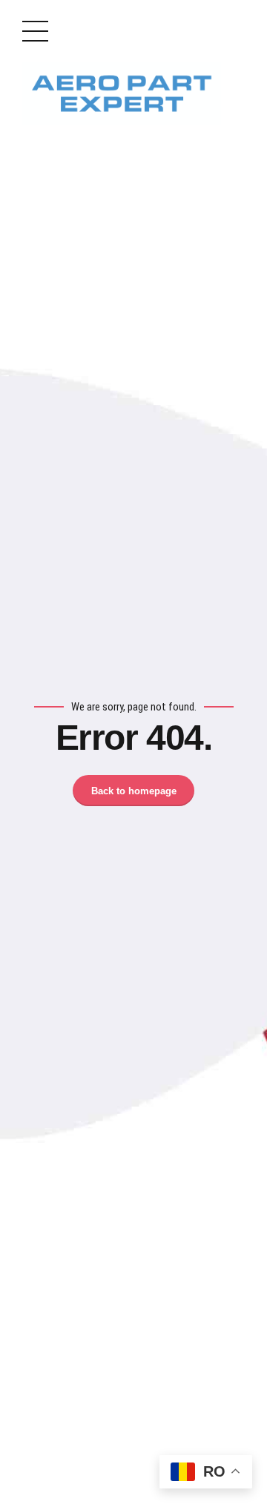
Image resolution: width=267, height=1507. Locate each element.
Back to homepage (134, 791)
